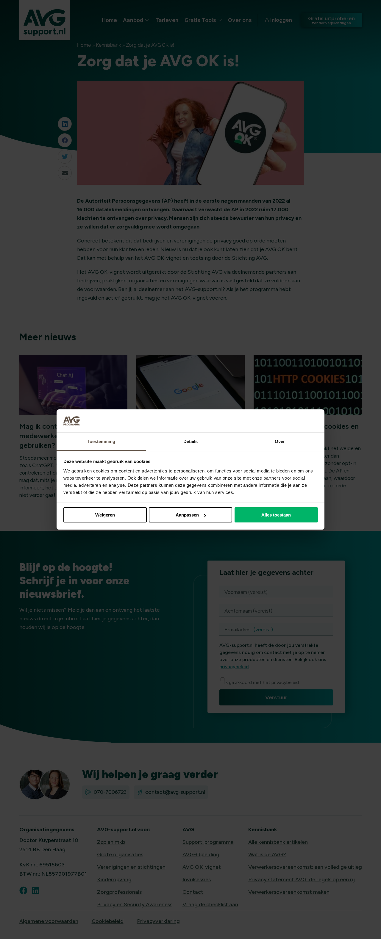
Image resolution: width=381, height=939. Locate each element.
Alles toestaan (276, 514)
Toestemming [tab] (101, 441)
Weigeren (105, 514)
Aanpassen (187, 514)
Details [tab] (190, 441)
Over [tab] (280, 441)
